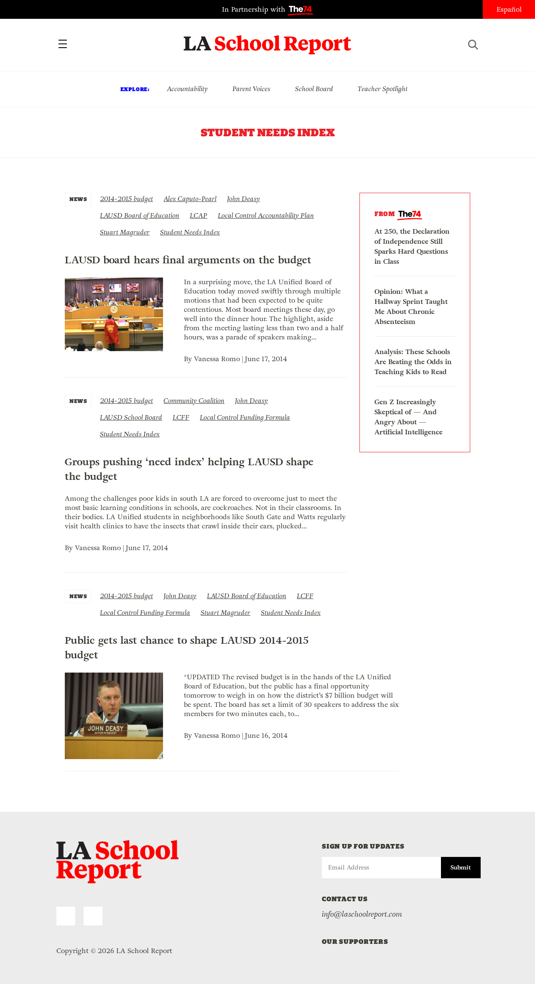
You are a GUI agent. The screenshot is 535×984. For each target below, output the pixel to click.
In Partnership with (255, 9)
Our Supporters (355, 942)
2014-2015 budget (126, 199)
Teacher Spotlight (383, 89)
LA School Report (268, 39)
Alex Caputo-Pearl (190, 199)
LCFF (181, 417)
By (189, 359)
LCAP (198, 215)
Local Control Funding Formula (245, 417)
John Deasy (243, 199)
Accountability (187, 89)
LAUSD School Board (131, 417)
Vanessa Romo (217, 359)
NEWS (78, 199)
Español (509, 9)
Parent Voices (251, 89)
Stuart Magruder (125, 232)
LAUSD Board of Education (139, 215)
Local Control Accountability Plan (266, 215)
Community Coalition (193, 400)
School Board (314, 89)
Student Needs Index (190, 232)
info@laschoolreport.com (362, 914)
